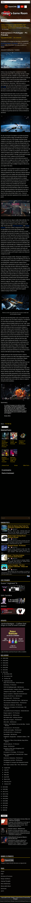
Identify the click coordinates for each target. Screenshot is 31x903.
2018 (4, 789)
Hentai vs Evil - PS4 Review (16, 828)
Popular (4, 815)
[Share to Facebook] (7, 427)
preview (10, 26)
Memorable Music (6, 886)
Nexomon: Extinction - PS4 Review (13, 758)
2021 (4, 669)
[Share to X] (6, 427)
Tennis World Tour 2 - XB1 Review (13, 696)
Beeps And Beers (5, 878)
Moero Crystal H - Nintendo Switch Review (15, 693)
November (7, 676)
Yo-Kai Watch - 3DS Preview (13, 442)
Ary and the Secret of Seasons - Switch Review (16, 711)
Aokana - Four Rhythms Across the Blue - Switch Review (17, 724)
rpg (25, 26)
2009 (4, 810)
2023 (4, 665)
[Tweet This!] (7, 424)
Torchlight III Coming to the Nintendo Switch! (16, 762)
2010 (4, 807)
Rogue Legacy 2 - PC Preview (12, 713)
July (5, 770)
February (6, 781)
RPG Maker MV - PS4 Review (12, 698)
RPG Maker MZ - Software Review (13, 717)
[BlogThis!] (4, 427)
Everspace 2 (9, 24)
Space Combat (12, 28)
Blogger (15, 899)
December (7, 674)
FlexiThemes (7, 901)
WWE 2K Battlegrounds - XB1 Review (14, 687)
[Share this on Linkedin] (11, 424)
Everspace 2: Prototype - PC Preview (14, 34)
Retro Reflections (5, 883)
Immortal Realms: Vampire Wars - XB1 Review (16, 689)
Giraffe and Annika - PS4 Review (12, 730)
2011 (4, 805)
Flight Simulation (17, 24)
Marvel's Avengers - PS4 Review (13, 719)
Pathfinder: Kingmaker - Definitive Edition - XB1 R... (16, 737)
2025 (4, 660)
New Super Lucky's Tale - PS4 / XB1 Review (15, 764)
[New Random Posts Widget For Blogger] (28, 576)
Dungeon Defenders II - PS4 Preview (5, 460)
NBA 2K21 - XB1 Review (10, 722)
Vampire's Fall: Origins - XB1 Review (13, 691)
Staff (2, 873)
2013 (4, 801)
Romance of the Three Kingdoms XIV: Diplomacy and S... (14, 749)
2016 (4, 794)
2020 (4, 672)
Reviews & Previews (6, 876)
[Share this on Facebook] (5, 424)
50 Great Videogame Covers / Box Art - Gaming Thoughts (19, 819)
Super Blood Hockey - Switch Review (14, 682)
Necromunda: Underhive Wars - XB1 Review (16, 700)
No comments (17, 37)
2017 (4, 791)
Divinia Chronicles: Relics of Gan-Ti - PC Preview (5, 443)
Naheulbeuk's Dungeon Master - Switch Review (17, 837)
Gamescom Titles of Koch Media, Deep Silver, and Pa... (16, 741)
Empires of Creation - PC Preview (22, 442)
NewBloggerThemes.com (25, 901)
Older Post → (26, 465)
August (6, 767)
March (6, 779)
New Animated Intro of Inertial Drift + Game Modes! (15, 755)
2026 (4, 658)
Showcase (3, 888)
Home (3, 24)
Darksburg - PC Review (10, 685)
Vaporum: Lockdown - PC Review (13, 705)
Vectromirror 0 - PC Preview (11, 728)
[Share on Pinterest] (9, 424)
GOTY (2, 891)
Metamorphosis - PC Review (11, 744)
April (5, 777)
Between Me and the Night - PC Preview (13, 460)
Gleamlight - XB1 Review (10, 734)
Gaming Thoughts (5, 881)
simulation (4, 28)
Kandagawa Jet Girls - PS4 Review (13, 760)
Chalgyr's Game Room (17, 897)
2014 (4, 798)
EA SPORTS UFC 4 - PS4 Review (12, 732)
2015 (4, 796)
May (5, 774)
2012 (4, 803)
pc (6, 26)
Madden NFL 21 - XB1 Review (11, 715)
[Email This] (2, 427)
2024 (4, 663)
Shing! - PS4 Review (9, 746)
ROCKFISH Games (18, 26)
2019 (4, 787)
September (7, 681)
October (6, 678)
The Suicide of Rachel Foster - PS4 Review (15, 702)
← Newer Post (5, 465)
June (5, 772)
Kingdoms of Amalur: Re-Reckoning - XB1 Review (15, 707)
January (6, 784)
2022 (4, 667)
